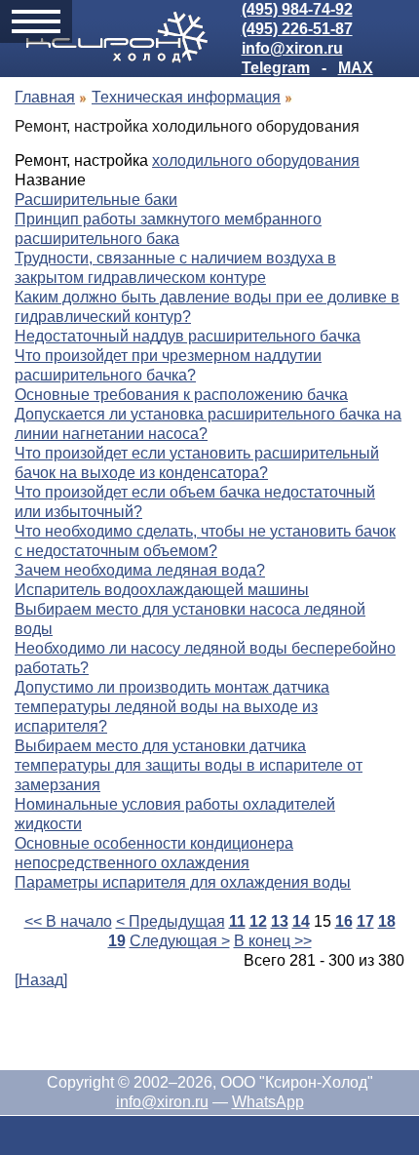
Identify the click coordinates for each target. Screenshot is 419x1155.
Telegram (276, 68)
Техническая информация (186, 97)
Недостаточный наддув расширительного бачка (188, 336)
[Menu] (36, 21)
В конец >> (273, 941)
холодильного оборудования (256, 160)
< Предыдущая (170, 921)
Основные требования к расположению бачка (181, 394)
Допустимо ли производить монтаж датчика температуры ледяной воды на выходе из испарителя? (172, 707)
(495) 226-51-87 (297, 28)
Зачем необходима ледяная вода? (140, 570)
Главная (45, 97)
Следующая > (180, 941)
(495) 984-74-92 (297, 9)
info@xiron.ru (292, 48)
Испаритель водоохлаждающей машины (162, 589)
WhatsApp (268, 1102)
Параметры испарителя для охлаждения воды (183, 882)
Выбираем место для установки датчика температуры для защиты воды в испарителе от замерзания (188, 765)
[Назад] (41, 980)
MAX (355, 68)
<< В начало (68, 921)
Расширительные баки (96, 199)
